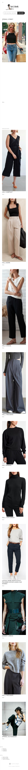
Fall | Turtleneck (8, 517)
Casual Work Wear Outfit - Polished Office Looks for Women (12, 582)
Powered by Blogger (15, 763)
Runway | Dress (7, 636)
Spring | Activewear (9, 736)
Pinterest (4, 748)
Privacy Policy (5, 758)
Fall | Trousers (7, 414)
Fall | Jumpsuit (7, 192)
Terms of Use (5, 757)
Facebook (5, 750)
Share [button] (3, 102)
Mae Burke (17, 766)
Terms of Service (6, 759)
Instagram (5, 749)
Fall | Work (6, 262)
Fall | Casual (6, 346)
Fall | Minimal (7, 465)
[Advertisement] (14, 83)
